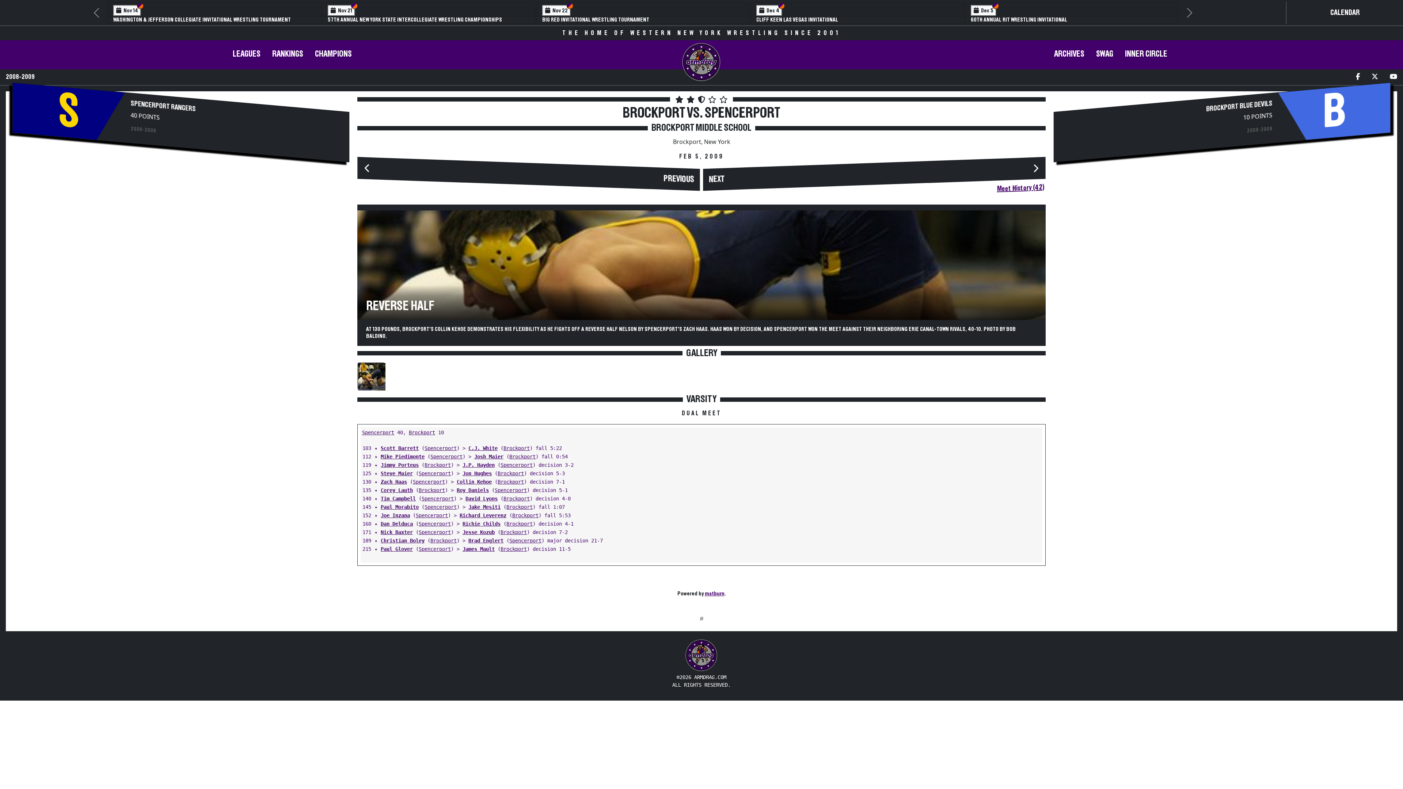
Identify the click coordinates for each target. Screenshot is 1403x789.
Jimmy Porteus (400, 465)
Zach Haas (394, 482)
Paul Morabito (400, 507)
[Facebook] (1358, 77)
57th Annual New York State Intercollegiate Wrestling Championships (415, 20)
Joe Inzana (395, 515)
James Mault (479, 549)
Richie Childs (482, 524)
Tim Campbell (398, 499)
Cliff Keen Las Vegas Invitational (797, 20)
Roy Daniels (473, 490)
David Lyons (481, 499)
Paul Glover (397, 549)
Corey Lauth (397, 490)
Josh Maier (488, 457)
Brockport (422, 432)
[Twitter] (1375, 77)
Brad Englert (485, 541)
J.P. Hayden (479, 465)
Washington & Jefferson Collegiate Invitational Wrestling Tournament (202, 20)
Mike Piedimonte (403, 457)
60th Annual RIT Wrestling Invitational (1019, 20)
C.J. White (483, 448)
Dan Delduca (397, 524)
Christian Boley (403, 541)
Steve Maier (397, 473)
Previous (679, 179)
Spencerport (378, 432)
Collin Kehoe (474, 482)
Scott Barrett (400, 448)
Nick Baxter (397, 532)
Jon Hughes (477, 473)
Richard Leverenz (483, 515)
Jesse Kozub (479, 532)
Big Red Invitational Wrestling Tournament (595, 20)
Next (717, 179)
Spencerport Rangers (163, 106)
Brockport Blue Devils (1239, 106)
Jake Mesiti (484, 507)
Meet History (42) (1020, 188)
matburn (715, 593)
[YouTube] (1393, 77)
